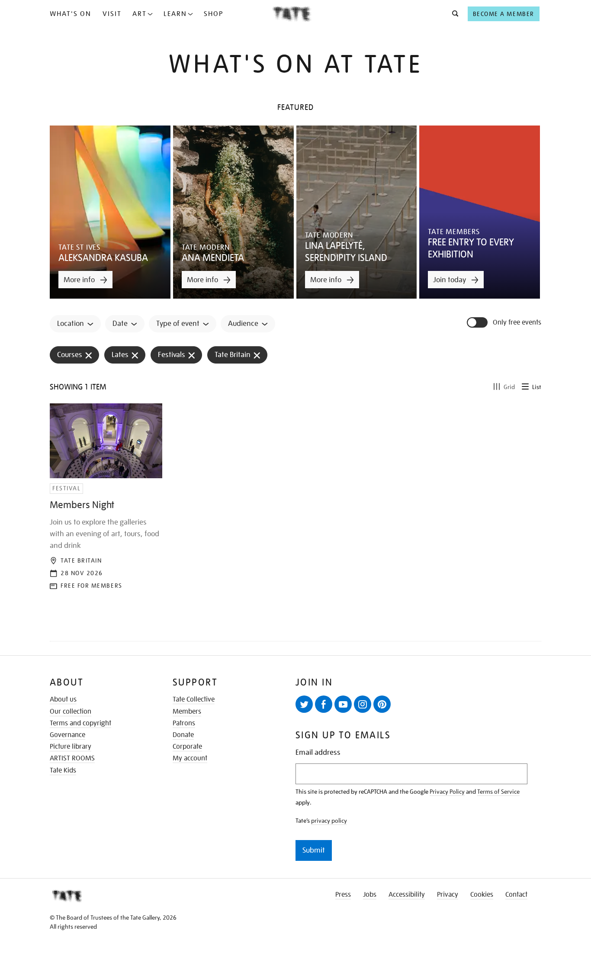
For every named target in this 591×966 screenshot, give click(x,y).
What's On (70, 14)
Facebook (323, 704)
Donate (183, 735)
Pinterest (382, 704)
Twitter (304, 704)
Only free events (517, 323)
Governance (67, 735)
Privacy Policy (447, 791)
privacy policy (329, 820)
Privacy (447, 894)
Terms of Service (498, 791)
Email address (318, 752)
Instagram (362, 704)
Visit (112, 14)
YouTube (343, 704)
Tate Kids (63, 770)
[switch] (478, 322)
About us (63, 699)
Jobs (369, 894)
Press (343, 894)
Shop (213, 14)
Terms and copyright (80, 723)
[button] (452, 14)
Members (187, 711)
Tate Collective (194, 699)
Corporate (187, 746)
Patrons (184, 723)
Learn (175, 14)
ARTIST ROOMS (72, 758)
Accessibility (407, 894)
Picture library (70, 746)
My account (190, 758)
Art (139, 14)
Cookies (481, 894)
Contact (516, 894)
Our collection (70, 711)
